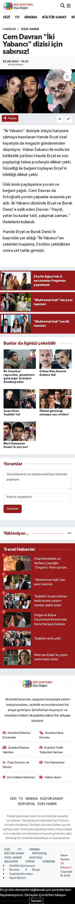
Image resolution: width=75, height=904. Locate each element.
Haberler (9, 29)
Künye (35, 870)
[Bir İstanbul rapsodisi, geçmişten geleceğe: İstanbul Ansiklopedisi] (20, 359)
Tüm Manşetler (54, 762)
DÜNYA (30, 861)
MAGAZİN (11, 861)
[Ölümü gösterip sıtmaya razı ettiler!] (55, 398)
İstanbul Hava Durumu (51, 735)
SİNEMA (30, 17)
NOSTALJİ (35, 857)
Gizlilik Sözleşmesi (22, 866)
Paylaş (12, 118)
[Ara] (62, 6)
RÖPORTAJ (26, 804)
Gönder (12, 509)
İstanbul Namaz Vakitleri (16, 750)
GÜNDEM (48, 861)
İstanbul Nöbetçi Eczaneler (17, 735)
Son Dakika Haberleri (21, 777)
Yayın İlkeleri (17, 878)
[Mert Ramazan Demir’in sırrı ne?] (20, 431)
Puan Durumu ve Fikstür (16, 765)
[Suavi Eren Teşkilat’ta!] (20, 398)
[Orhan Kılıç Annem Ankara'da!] (55, 359)
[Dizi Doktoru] (18, 6)
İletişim (14, 870)
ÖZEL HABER (30, 29)
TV (17, 17)
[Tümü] (69, 533)
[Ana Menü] (69, 6)
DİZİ (6, 17)
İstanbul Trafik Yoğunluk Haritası (51, 750)
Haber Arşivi (53, 777)
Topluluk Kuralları (21, 874)
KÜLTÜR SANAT (54, 17)
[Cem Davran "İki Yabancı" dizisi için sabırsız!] (37, 91)
